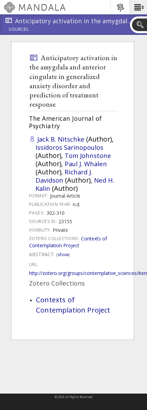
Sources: (19, 29)
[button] (138, 7)
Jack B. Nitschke (60, 139)
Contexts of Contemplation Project (68, 242)
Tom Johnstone (88, 155)
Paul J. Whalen (86, 163)
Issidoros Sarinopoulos (69, 147)
